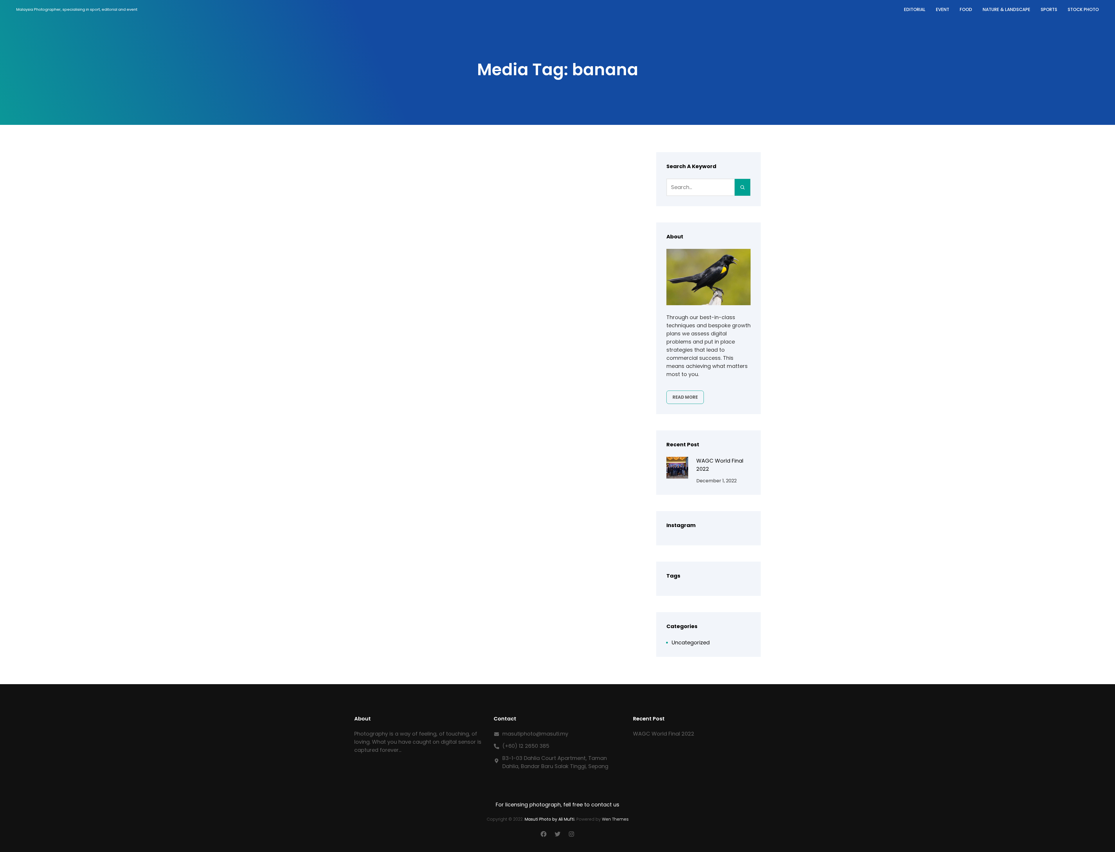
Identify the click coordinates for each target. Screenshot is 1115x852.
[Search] (742, 187)
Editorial (914, 10)
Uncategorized (691, 642)
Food (966, 10)
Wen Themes (615, 819)
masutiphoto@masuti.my (535, 733)
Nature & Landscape (1006, 10)
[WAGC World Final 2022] (677, 469)
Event (942, 10)
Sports (1049, 10)
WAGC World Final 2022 (663, 733)
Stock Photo (1083, 10)
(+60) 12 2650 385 (525, 745)
